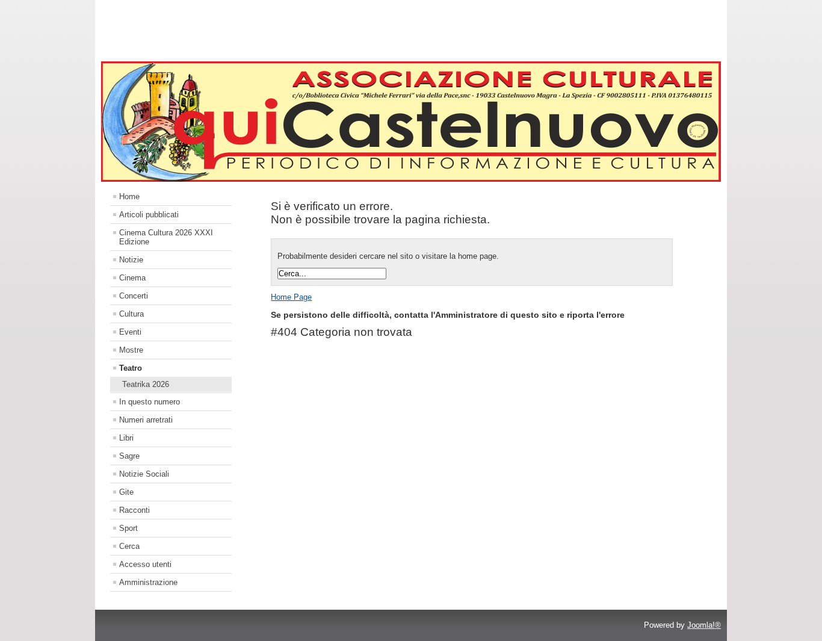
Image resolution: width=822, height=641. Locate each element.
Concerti (133, 295)
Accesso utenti (145, 564)
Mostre (131, 350)
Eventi (130, 331)
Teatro (130, 368)
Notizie (131, 259)
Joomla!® (704, 625)
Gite (126, 492)
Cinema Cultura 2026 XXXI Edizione (166, 237)
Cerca (129, 546)
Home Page (291, 297)
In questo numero (149, 401)
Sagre (129, 455)
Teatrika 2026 (145, 384)
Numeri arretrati (146, 419)
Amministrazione (148, 582)
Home (129, 196)
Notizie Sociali (144, 473)
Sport (128, 528)
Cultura (131, 313)
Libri (126, 437)
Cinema (132, 277)
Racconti (134, 510)
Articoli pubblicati (149, 214)
